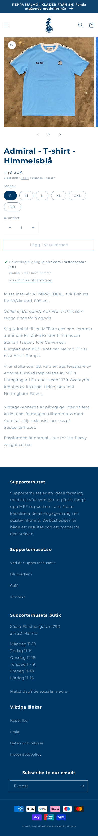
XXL (77, 195)
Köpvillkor (19, 720)
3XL (12, 207)
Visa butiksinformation (30, 280)
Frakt (25, 177)
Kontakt (17, 597)
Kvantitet (12, 218)
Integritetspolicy (25, 754)
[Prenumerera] (82, 786)
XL (58, 195)
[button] (6, 25)
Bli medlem (21, 574)
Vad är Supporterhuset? (32, 563)
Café (14, 585)
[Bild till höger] (60, 134)
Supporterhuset (41, 826)
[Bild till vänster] (37, 134)
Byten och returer (27, 743)
